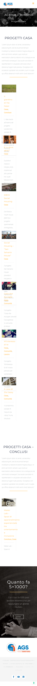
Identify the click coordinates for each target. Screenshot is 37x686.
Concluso (7, 112)
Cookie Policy (28, 666)
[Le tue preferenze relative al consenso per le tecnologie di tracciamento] (34, 683)
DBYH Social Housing (8, 198)
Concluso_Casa (10, 539)
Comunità (8, 303)
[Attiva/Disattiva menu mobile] (33, 3)
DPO (32, 666)
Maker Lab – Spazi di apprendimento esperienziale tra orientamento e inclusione (12, 523)
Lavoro (7, 354)
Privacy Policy (19, 666)
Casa (6, 109)
